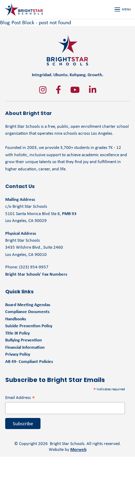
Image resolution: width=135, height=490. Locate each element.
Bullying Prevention (23, 340)
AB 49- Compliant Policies (29, 361)
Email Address (20, 397)
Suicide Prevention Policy (28, 326)
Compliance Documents (27, 311)
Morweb (78, 449)
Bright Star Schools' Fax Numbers (36, 274)
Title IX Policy (18, 333)
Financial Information (25, 347)
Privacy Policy (17, 354)
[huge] (42, 90)
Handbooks (15, 319)
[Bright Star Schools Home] (67, 50)
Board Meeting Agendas (27, 305)
